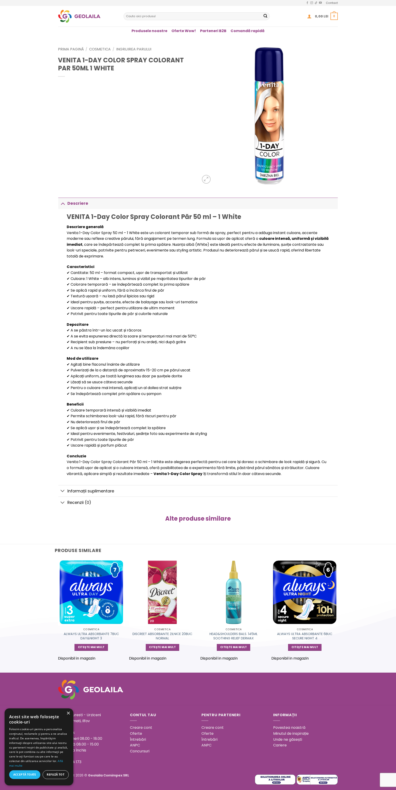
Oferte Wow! (183, 30)
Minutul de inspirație (291, 733)
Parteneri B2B (213, 30)
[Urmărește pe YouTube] (320, 3)
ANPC (135, 745)
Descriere (77, 203)
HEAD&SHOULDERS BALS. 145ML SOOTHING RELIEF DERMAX (233, 636)
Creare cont (141, 727)
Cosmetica (100, 49)
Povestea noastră (289, 727)
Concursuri (139, 751)
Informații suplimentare (90, 491)
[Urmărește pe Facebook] (307, 3)
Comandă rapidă (247, 30)
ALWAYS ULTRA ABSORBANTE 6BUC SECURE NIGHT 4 (304, 636)
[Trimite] (265, 16)
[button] (309, 16)
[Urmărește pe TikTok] (316, 3)
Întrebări (138, 739)
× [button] (68, 713)
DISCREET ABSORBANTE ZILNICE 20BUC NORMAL (162, 636)
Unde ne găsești (287, 739)
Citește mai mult (91, 647)
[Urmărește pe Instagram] (311, 3)
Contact (332, 3)
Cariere (280, 745)
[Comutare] (62, 203)
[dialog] (39, 746)
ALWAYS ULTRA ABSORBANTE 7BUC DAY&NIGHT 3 (91, 636)
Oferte (136, 733)
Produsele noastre (149, 30)
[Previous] (58, 611)
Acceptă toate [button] (24, 774)
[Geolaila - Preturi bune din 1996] (87, 16)
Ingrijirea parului (133, 49)
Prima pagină (71, 49)
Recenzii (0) (79, 502)
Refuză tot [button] (55, 774)
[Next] (337, 611)
